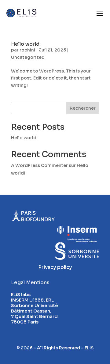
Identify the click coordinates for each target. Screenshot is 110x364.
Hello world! (26, 44)
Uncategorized (28, 57)
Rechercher (83, 108)
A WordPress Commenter (39, 165)
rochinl (27, 50)
